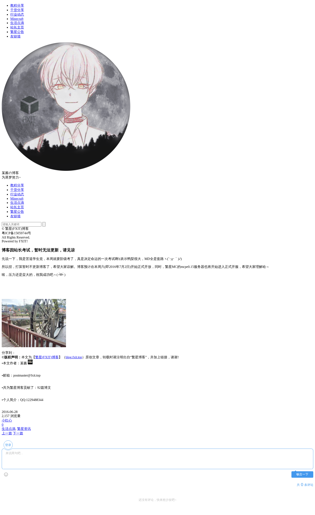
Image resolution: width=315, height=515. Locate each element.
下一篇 (18, 433)
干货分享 (17, 10)
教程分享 (17, 5)
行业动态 (17, 14)
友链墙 (15, 36)
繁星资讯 (24, 429)
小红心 (7, 420)
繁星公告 (17, 32)
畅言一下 (302, 474)
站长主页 (17, 27)
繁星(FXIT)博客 (47, 357)
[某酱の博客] (66, 169)
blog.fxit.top (74, 357)
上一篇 (7, 433)
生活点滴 (17, 23)
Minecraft (16, 19)
